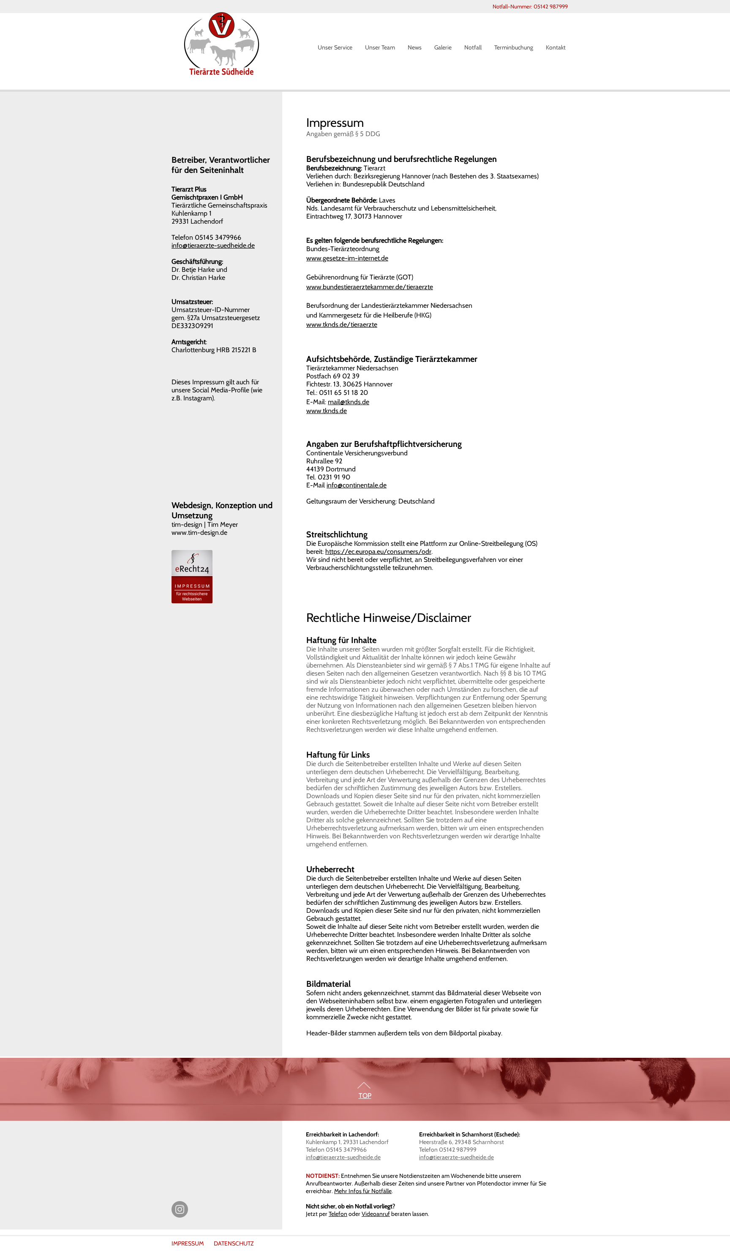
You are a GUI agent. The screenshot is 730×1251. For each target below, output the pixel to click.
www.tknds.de (326, 411)
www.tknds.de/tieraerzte (341, 324)
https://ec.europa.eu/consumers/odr (378, 551)
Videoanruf (376, 1214)
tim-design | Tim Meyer (205, 524)
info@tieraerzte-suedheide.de (343, 1157)
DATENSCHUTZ (234, 1243)
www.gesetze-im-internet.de (347, 258)
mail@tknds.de (348, 402)
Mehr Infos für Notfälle (363, 1191)
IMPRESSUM (188, 1243)
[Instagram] (180, 1209)
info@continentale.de (357, 485)
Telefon (338, 1214)
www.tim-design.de (199, 532)
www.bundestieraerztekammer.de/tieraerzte (369, 287)
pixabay (490, 1033)
